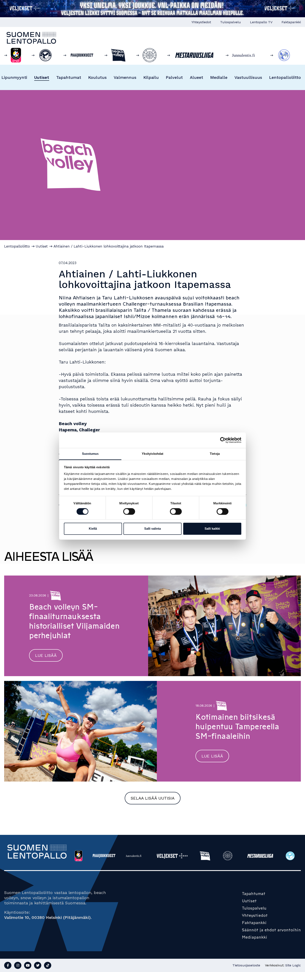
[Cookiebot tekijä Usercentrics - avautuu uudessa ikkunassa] (223, 440)
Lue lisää (46, 655)
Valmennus (125, 77)
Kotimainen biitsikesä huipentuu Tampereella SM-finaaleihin (237, 726)
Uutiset (41, 77)
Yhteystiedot (201, 22)
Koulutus (97, 77)
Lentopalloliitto (285, 77)
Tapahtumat (68, 77)
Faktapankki (291, 22)
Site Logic (293, 965)
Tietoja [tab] (215, 453)
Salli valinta (152, 529)
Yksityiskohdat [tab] (152, 453)
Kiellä (93, 529)
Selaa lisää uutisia (152, 798)
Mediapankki (254, 937)
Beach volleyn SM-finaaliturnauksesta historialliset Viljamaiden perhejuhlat (74, 621)
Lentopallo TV (261, 22)
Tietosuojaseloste (246, 965)
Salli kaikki (212, 529)
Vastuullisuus (248, 77)
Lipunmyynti (14, 77)
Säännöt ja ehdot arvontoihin (271, 929)
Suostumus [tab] (90, 453)
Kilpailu (151, 77)
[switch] (129, 511)
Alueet (196, 77)
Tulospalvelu (230, 22)
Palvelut (174, 77)
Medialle (218, 77)
